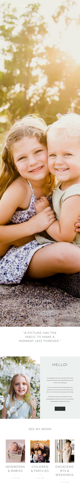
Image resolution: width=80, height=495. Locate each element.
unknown (40, 347)
